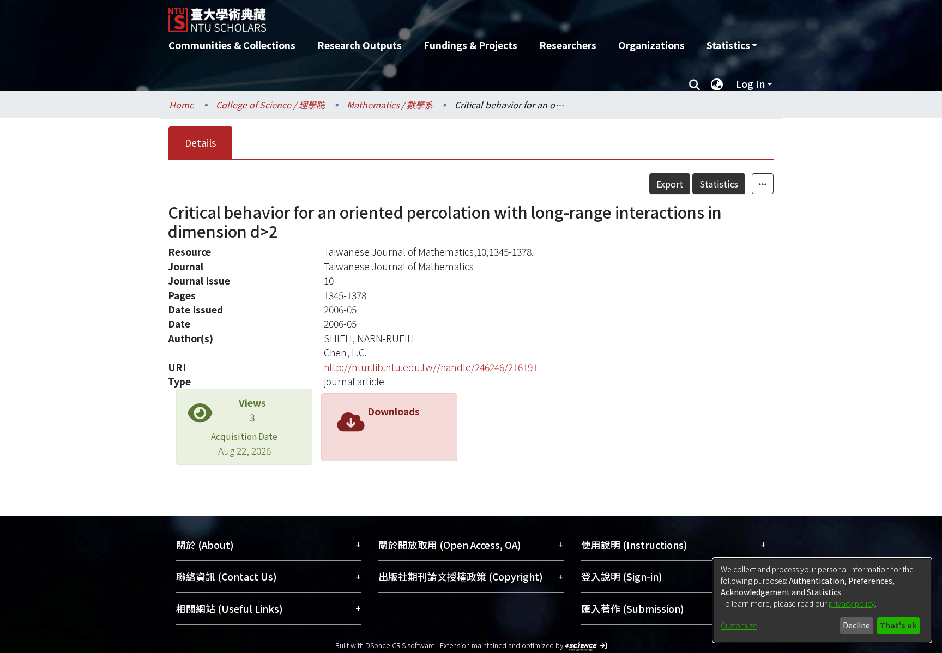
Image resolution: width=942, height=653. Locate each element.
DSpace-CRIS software (399, 645)
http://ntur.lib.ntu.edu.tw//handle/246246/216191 (431, 367)
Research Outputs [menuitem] (359, 45)
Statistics (718, 183)
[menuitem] (731, 45)
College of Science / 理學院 (270, 104)
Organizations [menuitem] (651, 45)
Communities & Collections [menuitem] (231, 45)
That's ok (898, 625)
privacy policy (852, 603)
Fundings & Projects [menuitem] (470, 45)
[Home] (412, 16)
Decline (856, 625)
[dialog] (822, 600)
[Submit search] (694, 83)
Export (669, 183)
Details (200, 142)
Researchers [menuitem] (567, 45)
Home (181, 104)
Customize (739, 625)
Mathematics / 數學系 (390, 104)
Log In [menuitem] (750, 83)
